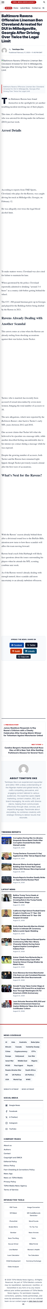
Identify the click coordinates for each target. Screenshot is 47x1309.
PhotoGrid (13, 1221)
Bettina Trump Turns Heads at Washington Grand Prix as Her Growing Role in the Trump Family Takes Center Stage (27, 898)
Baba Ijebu (35, 1042)
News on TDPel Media (13, 1178)
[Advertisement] (23, 145)
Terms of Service (11, 1190)
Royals (30, 1065)
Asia (13, 1042)
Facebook (18, 645)
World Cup (17, 1079)
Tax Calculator (33, 1255)
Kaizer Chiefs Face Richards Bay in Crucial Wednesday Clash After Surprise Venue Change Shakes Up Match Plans (28, 960)
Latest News (25, 8)
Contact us (36, 8)
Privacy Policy (10, 1182)
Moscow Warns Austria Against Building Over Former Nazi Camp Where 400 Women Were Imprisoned (29, 866)
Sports (8, 8)
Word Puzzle (33, 1221)
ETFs (34, 1051)
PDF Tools (13, 1207)
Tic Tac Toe (33, 1227)
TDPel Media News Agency (23, 2)
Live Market (13, 1250)
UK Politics (16, 1075)
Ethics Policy (9, 1165)
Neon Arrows (34, 1232)
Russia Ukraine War (13, 1070)
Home (16, 8)
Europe (8, 1056)
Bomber (13, 1232)
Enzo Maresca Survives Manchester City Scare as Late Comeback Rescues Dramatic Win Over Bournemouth (29, 975)
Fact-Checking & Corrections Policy (19, 1170)
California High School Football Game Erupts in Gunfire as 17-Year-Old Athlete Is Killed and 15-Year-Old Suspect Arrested (29, 914)
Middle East (22, 1061)
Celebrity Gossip (32, 1047)
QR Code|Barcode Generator (33, 1214)
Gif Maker (13, 1213)
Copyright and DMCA (13, 1157)
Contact (7, 1153)
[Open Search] (44, 2)
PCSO (7, 1065)
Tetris (33, 1238)
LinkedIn (31, 651)
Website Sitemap (11, 1089)
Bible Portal (33, 1244)
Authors (7, 1149)
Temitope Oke (18, 49)
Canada (18, 1047)
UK (6, 1075)
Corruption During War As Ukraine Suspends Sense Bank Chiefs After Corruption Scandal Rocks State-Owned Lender (28, 841)
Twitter (32, 645)
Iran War (31, 1056)
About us (8, 1145)
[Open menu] (3, 2)
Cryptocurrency (21, 1051)
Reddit (17, 651)
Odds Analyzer (13, 1267)
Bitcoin (8, 1047)
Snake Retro (13, 1227)
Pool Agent (18, 1065)
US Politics (29, 1075)
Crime (7, 1051)
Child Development (13, 1261)
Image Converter (33, 1207)
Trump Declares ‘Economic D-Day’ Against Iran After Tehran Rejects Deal (29, 854)
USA (7, 1079)
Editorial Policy (10, 1161)
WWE (28, 1079)
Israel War (9, 1061)
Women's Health (33, 1250)
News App (8, 1174)
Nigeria (34, 1061)
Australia (23, 1042)
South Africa (30, 1070)
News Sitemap (28, 1089)
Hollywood (19, 1056)
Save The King (13, 1238)
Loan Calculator (13, 1255)
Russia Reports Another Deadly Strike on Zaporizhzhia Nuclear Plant (29, 878)
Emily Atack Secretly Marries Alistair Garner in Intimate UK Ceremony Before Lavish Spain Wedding (28, 928)
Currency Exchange (33, 1261)
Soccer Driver (13, 1244)
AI (6, 1042)
